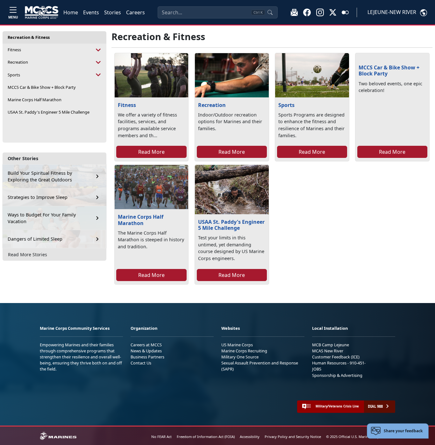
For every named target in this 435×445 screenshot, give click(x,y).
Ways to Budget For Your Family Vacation (42, 218)
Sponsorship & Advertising (337, 375)
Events (91, 12)
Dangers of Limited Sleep (35, 239)
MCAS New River (327, 351)
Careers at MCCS (146, 345)
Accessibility (250, 436)
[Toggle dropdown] (98, 50)
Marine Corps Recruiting (244, 351)
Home (70, 12)
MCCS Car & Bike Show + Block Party (42, 87)
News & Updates (146, 351)
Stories (112, 12)
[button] (307, 12)
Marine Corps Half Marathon (34, 99)
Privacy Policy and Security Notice (293, 436)
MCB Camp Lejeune (330, 345)
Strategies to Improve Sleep (38, 197)
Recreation (18, 62)
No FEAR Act (161, 436)
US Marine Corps (237, 345)
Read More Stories (27, 254)
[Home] (41, 12)
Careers (135, 12)
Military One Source (240, 357)
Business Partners (147, 357)
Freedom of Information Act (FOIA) (206, 436)
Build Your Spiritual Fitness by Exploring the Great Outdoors (40, 176)
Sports (14, 75)
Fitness (14, 50)
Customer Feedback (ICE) (336, 357)
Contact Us (141, 363)
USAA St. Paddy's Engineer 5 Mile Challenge (48, 112)
